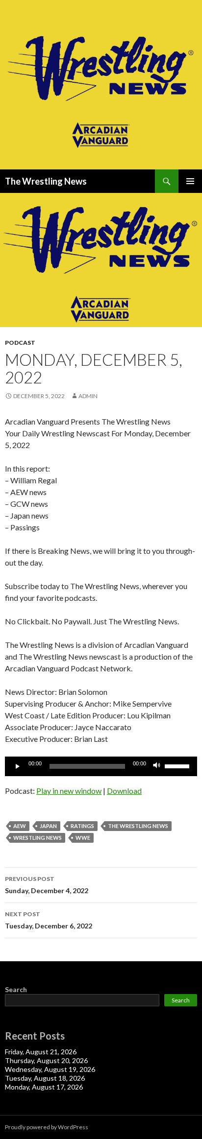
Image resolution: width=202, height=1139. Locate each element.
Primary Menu (190, 181)
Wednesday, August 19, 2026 (50, 1069)
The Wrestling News (46, 181)
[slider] (178, 765)
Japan (48, 826)
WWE (83, 837)
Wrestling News (37, 837)
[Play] (18, 766)
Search (16, 989)
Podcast (20, 342)
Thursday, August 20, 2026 (46, 1060)
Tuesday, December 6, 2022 (48, 920)
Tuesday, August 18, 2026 (45, 1078)
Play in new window (68, 790)
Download (124, 790)
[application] (101, 766)
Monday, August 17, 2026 (44, 1087)
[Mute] (157, 766)
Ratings (82, 826)
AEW (19, 826)
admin (88, 396)
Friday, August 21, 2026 (40, 1051)
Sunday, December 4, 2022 (46, 885)
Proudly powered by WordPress (46, 1127)
